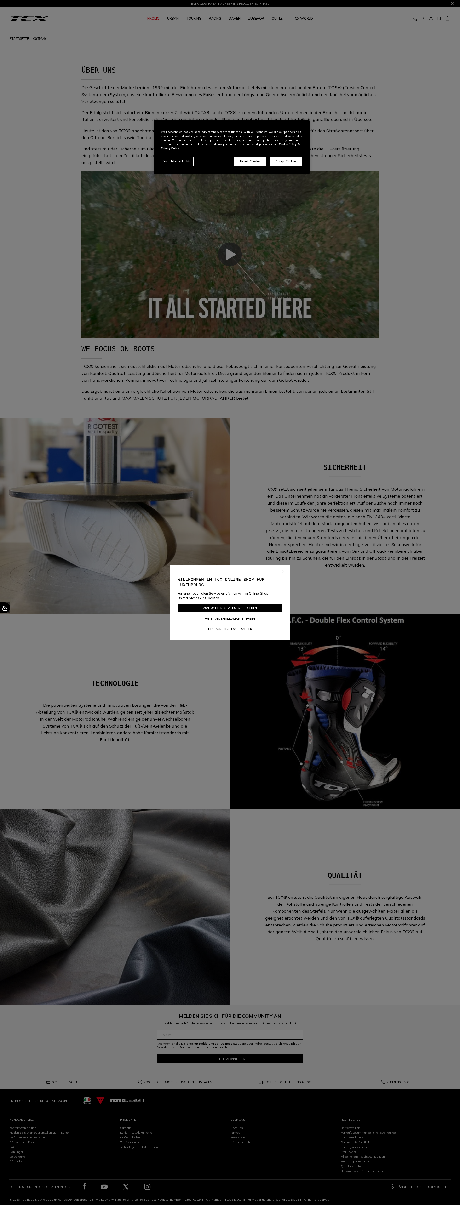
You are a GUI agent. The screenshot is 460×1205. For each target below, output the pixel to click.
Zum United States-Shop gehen (230, 608)
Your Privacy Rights (177, 161)
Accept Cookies (286, 161)
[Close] (283, 570)
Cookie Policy (288, 144)
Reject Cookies (250, 161)
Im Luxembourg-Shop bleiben (230, 619)
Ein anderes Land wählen (230, 628)
